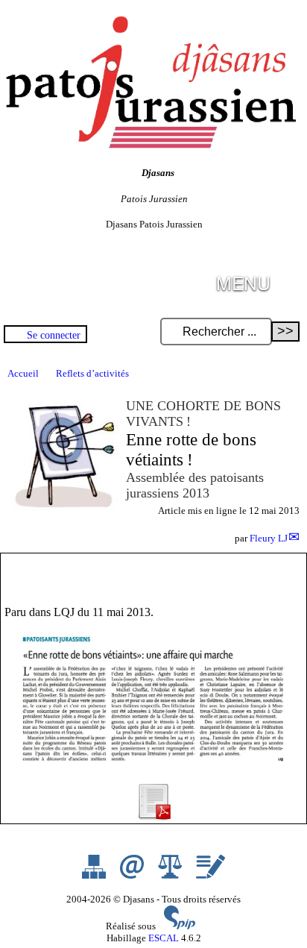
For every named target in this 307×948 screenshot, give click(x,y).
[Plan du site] (95, 875)
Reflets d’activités (92, 373)
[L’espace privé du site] (210, 875)
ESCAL (163, 938)
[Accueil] (149, 145)
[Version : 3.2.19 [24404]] (179, 926)
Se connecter (53, 335)
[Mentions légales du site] (171, 875)
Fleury (269, 538)
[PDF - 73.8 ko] (153, 816)
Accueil (23, 373)
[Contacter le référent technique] (133, 875)
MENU (243, 282)
